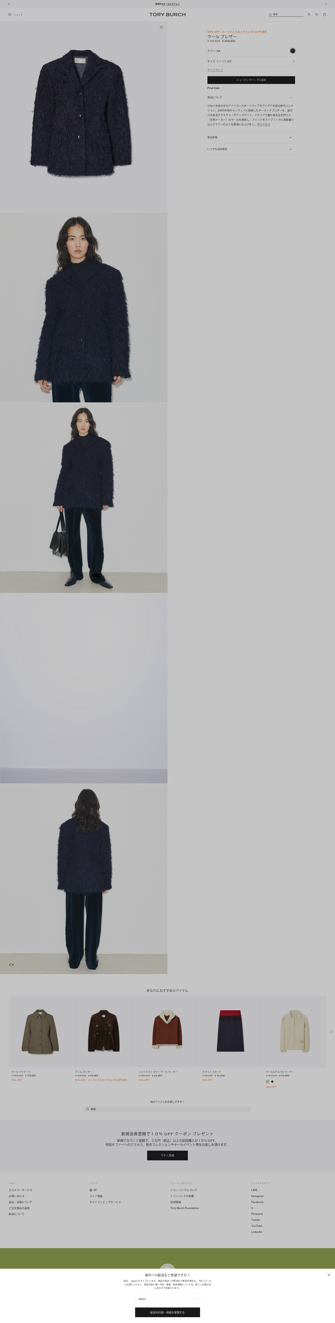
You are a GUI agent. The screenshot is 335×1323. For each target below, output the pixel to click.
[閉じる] (329, 1275)
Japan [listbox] (142, 1298)
